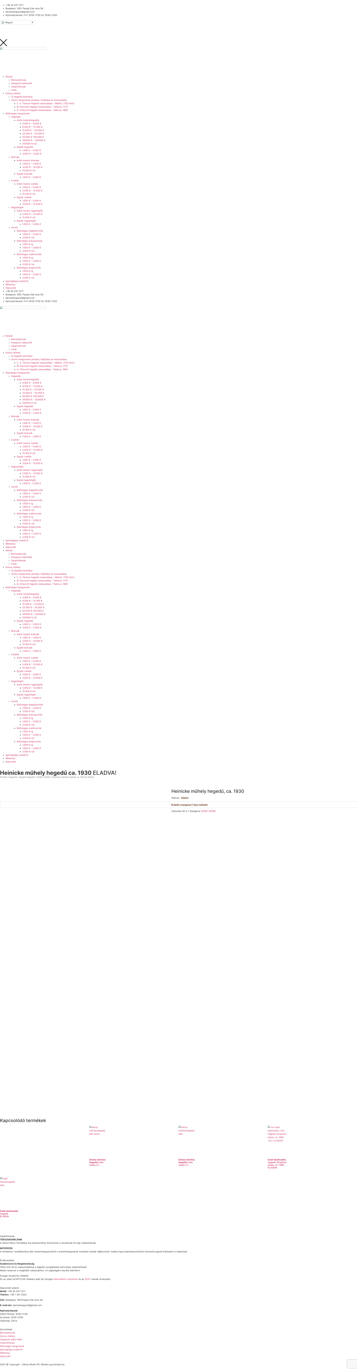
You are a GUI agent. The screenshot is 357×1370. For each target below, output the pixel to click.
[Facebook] (3, 28)
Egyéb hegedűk (25, 406)
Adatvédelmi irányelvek (65, 1279)
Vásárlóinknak (18, 345)
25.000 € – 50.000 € (33, 392)
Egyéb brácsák (24, 433)
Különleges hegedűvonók (30, 490)
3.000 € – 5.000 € (32, 413)
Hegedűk (16, 376)
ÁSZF (87, 1279)
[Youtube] (11, 28)
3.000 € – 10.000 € (32, 426)
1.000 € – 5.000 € (31, 446)
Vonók (14, 486)
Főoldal (3, 777)
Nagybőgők (17, 466)
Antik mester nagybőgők (30, 470)
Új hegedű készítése (21, 356)
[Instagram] (18, 28)
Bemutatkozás (18, 339)
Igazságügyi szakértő (17, 540)
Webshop (10, 543)
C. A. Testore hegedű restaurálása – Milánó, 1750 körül (45, 362)
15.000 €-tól (28, 453)
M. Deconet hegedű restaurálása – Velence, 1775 (42, 366)
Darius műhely (13, 352)
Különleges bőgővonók (29, 527)
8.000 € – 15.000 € (32, 386)
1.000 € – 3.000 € (31, 409)
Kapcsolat (11, 547)
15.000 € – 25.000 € (33, 389)
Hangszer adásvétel (21, 342)
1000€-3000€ (43, 777)
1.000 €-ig (27, 503)
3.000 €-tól (28, 496)
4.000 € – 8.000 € (31, 382)
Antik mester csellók (27, 443)
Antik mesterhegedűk (28, 379)
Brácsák (15, 416)
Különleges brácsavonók (29, 500)
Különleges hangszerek (18, 372)
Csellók (15, 439)
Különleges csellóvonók (29, 513)
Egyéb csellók (24, 456)
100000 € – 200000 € (34, 399)
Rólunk (9, 335)
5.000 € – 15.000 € (32, 449)
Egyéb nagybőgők (26, 480)
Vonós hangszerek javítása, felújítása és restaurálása (39, 359)
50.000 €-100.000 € (33, 396)
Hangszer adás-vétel (11, 1339)
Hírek (14, 349)
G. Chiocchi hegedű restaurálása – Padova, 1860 (42, 369)
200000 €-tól (29, 402)
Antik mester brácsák (28, 419)
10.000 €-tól (28, 429)
